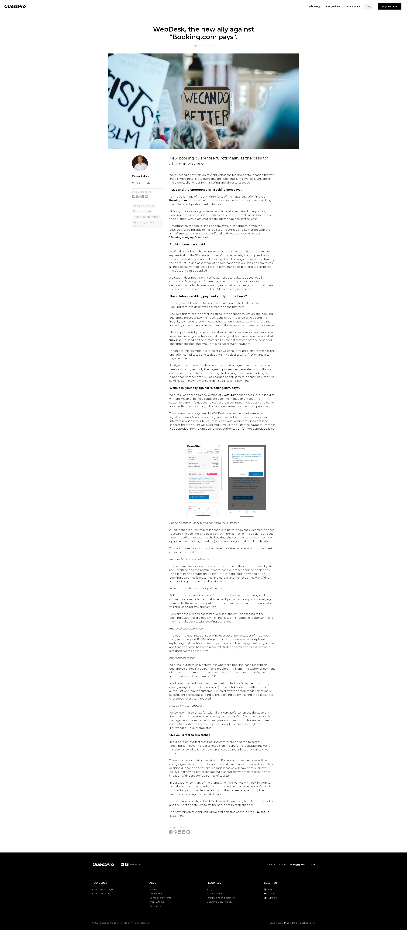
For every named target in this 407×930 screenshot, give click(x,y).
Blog (209, 889)
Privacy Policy (291, 923)
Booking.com (142, 211)
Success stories (215, 893)
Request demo (390, 6)
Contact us (155, 906)
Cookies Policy (307, 923)
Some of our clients (160, 897)
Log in (271, 893)
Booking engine (144, 206)
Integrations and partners (221, 897)
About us (154, 889)
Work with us (156, 901)
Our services (156, 893)
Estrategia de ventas (146, 216)
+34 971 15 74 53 (277, 864)
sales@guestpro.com (302, 864)
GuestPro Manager (103, 889)
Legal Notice (276, 923)
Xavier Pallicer (141, 176)
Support (272, 897)
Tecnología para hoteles (143, 224)
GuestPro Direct (101, 893)
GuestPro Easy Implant (219, 901)
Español (271, 889)
